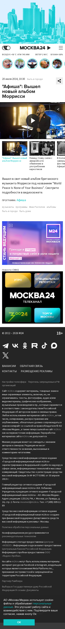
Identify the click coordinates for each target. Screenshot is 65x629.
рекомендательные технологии (19, 536)
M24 (21, 333)
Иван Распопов (37, 207)
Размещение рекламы (37, 371)
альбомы (51, 207)
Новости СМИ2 (10, 269)
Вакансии (9, 366)
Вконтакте (15, 345)
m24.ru (11, 391)
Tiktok (44, 345)
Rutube (34, 345)
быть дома (25, 211)
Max (54, 345)
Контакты (9, 371)
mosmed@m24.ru (29, 502)
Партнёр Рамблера (12, 581)
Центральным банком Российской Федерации (26, 549)
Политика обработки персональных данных (25, 527)
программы (21, 207)
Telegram (5, 345)
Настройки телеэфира (14, 382)
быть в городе (10, 211)
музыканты (8, 207)
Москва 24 (33, 48)
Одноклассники (24, 345)
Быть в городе (35, 79)
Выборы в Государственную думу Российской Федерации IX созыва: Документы (27, 588)
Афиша (21, 200)
